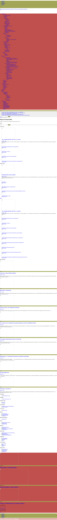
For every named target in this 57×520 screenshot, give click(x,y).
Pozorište (6, 42)
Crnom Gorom (4, 83)
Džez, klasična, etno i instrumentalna (11, 39)
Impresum (4, 102)
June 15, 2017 (3, 191)
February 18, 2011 (4, 176)
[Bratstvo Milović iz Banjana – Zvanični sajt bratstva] (3, 185)
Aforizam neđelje (7, 51)
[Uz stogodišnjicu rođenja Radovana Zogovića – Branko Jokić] (7, 336)
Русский (3, 2)
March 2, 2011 (2, 340)
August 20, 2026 (4, 233)
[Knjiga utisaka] (3, 180)
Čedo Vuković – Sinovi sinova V (5, 388)
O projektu (4, 101)
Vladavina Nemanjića (9, 59)
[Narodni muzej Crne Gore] (6, 395)
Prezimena (4, 87)
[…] (50, 310)
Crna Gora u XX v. (7, 67)
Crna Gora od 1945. (9, 71)
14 (3, 508)
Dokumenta (6, 73)
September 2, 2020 (4, 196)
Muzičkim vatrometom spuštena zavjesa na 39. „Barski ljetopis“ (10, 146)
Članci (6, 34)
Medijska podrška (5, 104)
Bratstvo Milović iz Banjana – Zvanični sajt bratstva (8, 186)
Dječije (8, 38)
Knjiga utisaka (3, 3)
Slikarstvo (6, 26)
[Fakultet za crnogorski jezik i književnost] (8, 406)
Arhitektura (4, 14)
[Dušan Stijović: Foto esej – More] (3, 194)
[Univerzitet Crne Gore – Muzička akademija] (8, 432)
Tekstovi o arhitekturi (8, 15)
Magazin (3, 90)
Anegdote (6, 46)
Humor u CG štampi (7, 47)
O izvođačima (8, 36)
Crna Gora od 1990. (9, 72)
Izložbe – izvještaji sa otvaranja (9, 30)
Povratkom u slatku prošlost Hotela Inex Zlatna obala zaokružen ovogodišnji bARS (13, 242)
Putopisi (8, 99)
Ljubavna (8, 96)
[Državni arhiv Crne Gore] (4, 423)
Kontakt (3, 4)
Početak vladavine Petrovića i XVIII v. (12, 62)
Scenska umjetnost (5, 41)
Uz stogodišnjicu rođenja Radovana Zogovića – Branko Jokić (10, 339)
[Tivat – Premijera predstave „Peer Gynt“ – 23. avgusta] (8, 137)
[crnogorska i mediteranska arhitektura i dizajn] (3, 402)
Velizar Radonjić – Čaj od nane (6, 151)
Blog (2, 91)
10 (0, 508)
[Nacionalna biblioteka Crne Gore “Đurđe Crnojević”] (5, 427)
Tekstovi (6, 54)
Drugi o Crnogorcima (9, 78)
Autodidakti (6, 32)
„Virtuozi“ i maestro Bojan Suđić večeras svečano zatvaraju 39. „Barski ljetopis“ (12, 237)
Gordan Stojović (5, 92)
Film (5, 43)
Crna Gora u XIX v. (7, 63)
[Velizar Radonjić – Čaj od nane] (3, 221)
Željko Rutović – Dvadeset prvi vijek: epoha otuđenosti (9, 156)
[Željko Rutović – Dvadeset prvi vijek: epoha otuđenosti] (3, 226)
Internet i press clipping (6, 105)
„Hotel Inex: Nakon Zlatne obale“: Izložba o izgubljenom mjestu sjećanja (11, 252)
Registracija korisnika (6, 107)
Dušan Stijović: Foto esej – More (6, 195)
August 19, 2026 (4, 257)
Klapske (8, 40)
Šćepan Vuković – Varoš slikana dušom (8, 467)
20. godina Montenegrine (6, 106)
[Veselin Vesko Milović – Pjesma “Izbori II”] (14, 484)
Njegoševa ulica (5, 86)
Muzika (4, 33)
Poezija (8, 20)
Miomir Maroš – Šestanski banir (5, 290)
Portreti (8, 79)
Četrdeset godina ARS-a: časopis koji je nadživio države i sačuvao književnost (12, 161)
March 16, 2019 (2, 390)
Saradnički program (6, 103)
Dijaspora (3, 89)
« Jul (0, 512)
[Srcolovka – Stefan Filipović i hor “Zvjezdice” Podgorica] (9, 500)
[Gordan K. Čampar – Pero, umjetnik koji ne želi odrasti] (7, 305)
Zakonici (8, 74)
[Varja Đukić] (4, 445)
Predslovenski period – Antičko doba (11, 58)
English (3, 1)
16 (5, 508)
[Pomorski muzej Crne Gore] (6, 422)
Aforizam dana (7, 50)
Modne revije (7, 55)
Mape (7, 76)
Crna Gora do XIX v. (8, 57)
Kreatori (6, 53)
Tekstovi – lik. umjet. (8, 29)
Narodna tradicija (7, 23)
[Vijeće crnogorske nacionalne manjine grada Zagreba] (4, 413)
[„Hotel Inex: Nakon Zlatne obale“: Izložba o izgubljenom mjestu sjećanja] (3, 250)
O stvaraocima (8, 97)
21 (3, 509)
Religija (4, 82)
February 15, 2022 (2, 274)
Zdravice (8, 24)
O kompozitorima (9, 35)
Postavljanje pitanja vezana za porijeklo (8, 174)
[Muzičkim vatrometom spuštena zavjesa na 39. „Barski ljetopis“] (3, 145)
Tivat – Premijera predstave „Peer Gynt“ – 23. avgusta (11, 139)
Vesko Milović (5, 93)
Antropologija (5, 80)
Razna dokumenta (9, 75)
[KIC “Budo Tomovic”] (3, 444)
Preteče (6, 44)
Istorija (4, 56)
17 (0, 509)
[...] (4, 142)
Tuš (7, 49)
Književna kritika (7, 21)
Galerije (4, 85)
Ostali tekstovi (8, 100)
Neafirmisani (6, 25)
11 (1, 508)
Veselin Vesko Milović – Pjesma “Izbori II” (9, 487)
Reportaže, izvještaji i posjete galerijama (10, 31)
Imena (4, 88)
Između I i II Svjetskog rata (10, 69)
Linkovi (4, 109)
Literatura (6, 18)
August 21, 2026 (4, 147)
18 (1, 509)
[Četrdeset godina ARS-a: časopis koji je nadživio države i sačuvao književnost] (3, 159)
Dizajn (6, 28)
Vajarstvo (6, 27)
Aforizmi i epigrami (7, 45)
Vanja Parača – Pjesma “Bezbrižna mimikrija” (8, 273)
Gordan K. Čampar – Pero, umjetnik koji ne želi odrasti (9, 307)
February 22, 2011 (4, 187)
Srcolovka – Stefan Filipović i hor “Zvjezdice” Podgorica (12, 503)
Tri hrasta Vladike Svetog (4, 372)
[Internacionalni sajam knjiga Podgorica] (7, 428)
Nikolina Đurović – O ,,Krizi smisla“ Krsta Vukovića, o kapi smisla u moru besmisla (14, 356)
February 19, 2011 (4, 182)
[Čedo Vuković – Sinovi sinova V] (7, 386)
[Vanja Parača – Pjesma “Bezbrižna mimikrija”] (7, 270)
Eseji (5, 17)
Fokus (1, 198)
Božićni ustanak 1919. (10, 70)
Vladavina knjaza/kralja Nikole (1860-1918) (12, 66)
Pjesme (6, 37)
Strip (4, 52)
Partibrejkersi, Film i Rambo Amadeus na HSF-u (8, 247)
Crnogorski (3, 513)
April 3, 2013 (2, 324)
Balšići (7, 60)
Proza (6, 98)
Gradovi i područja (9, 77)
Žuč (7, 48)
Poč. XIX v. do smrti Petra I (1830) (11, 64)
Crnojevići (8, 61)
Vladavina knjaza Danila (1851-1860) (12, 65)
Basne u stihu (8, 95)
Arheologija (4, 81)
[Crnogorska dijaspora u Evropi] (5, 414)
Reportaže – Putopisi (6, 84)
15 (4, 508)
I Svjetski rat (8, 68)
